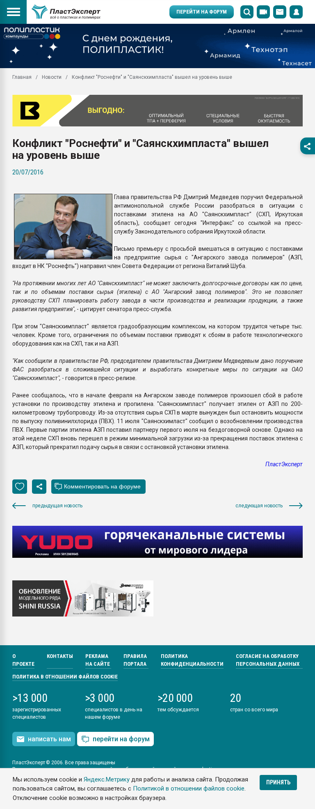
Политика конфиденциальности (192, 660)
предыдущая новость (57, 506)
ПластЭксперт (284, 464)
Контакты (60, 656)
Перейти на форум (201, 12)
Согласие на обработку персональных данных (267, 660)
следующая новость (259, 506)
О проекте (23, 660)
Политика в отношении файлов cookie (65, 677)
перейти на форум (121, 739)
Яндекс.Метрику (107, 779)
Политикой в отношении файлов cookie (188, 788)
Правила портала (135, 660)
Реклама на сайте (97, 660)
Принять (278, 782)
